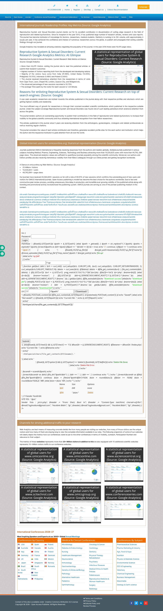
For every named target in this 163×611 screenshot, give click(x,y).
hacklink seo (113, 197)
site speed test (90, 200)
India (36, 559)
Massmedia (121, 581)
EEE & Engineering (124, 566)
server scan (33, 200)
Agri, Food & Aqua (124, 552)
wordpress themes (97, 205)
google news (86, 197)
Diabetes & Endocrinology (72, 548)
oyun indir (49, 200)
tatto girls (64, 197)
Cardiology (93, 548)
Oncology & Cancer (97, 544)
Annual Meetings (73, 536)
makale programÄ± (33, 197)
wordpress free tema (61, 202)
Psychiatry (93, 562)
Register (76, 10)
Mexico (50, 559)
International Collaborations (68, 17)
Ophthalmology (68, 585)
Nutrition (120, 555)
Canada (37, 548)
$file (61, 392)
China (36, 552)
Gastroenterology (69, 566)
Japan (23, 563)
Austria (50, 548)
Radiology (93, 589)
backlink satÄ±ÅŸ (67, 194)
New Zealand (34, 574)
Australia (24, 548)
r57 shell (57, 194)
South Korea (22, 571)
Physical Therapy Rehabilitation (96, 556)
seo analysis (124, 200)
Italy (22, 552)
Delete (90, 392)
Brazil (23, 566)
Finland (50, 552)
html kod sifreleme (111, 200)
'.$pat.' (25, 250)
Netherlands (23, 579)
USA (23, 544)
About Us (8, 17)
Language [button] (143, 7)
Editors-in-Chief (113, 17)
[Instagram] (146, 603)
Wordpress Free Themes (43, 202)
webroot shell (116, 194)
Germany (24, 555)
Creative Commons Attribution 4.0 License (61, 602)
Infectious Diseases (97, 565)
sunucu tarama (71, 200)
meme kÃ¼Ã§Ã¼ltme (127, 197)
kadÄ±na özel (105, 194)
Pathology (66, 574)
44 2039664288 (54, 10)
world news (133, 194)
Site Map (87, 10)
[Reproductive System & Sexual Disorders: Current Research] (118, 75)
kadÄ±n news (87, 194)
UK (22, 559)
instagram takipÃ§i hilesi (51, 197)
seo (106, 205)
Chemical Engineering (125, 574)
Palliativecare (94, 575)
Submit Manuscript (99, 17)
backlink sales (75, 202)
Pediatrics (66, 581)
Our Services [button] (85, 17)
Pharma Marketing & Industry (128, 548)
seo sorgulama (123, 202)
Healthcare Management (72, 555)
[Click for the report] (39, 473)
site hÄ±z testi (59, 200)
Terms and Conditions (93, 598)
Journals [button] (28, 17)
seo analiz (44, 205)
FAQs (130, 17)
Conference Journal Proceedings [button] (45, 17)
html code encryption (99, 197)
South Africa (35, 567)
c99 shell (96, 194)
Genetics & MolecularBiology (73, 570)
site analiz (24, 194)
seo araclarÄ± (69, 205)
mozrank (39, 194)
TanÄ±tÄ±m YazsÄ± (56, 205)
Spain (36, 544)
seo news (100, 200)
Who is (26, 207)
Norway (50, 563)
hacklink (111, 205)
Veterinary (121, 570)
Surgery (92, 585)
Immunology (67, 563)
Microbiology (67, 544)
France (37, 555)
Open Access (18, 17)
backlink (86, 205)
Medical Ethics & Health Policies (98, 570)
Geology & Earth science (127, 585)
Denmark (51, 555)
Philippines (38, 579)
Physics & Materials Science (128, 559)
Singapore (38, 563)
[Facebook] (131, 603)
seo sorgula (112, 202)
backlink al (118, 205)
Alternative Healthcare (70, 577)
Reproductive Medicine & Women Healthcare (99, 580)
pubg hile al (28, 202)
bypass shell (48, 194)
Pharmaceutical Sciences (127, 544)
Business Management (126, 577)
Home (67, 10)
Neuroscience (67, 559)
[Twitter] (136, 603)
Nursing (65, 552)
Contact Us (99, 10)
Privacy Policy (90, 601)
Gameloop (32, 194)
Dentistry (92, 552)
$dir (61, 388)
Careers (123, 17)
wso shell (78, 194)
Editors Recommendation (118, 10)
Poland (50, 544)
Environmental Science (126, 563)
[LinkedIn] (141, 603)
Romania (51, 566)
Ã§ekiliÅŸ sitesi (74, 197)
